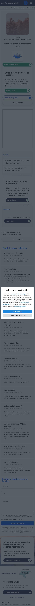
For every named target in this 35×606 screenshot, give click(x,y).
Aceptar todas (17, 311)
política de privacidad (20, 306)
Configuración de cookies (17, 315)
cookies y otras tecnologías (18, 294)
